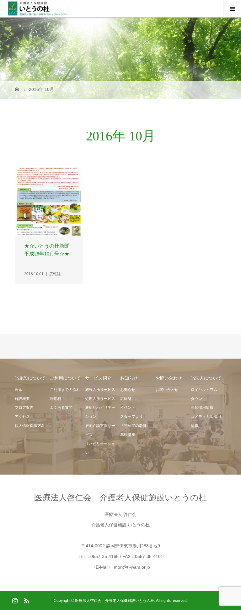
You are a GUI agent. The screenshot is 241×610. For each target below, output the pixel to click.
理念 (18, 389)
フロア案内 (24, 407)
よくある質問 (61, 407)
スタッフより (131, 416)
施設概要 (22, 399)
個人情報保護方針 (30, 425)
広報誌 (125, 399)
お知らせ (127, 389)
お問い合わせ (167, 389)
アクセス (22, 416)
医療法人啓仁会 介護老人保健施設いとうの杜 (120, 497)
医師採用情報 (202, 407)
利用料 (55, 399)
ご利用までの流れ (65, 389)
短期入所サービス (100, 399)
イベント (127, 407)
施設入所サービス (100, 389)
